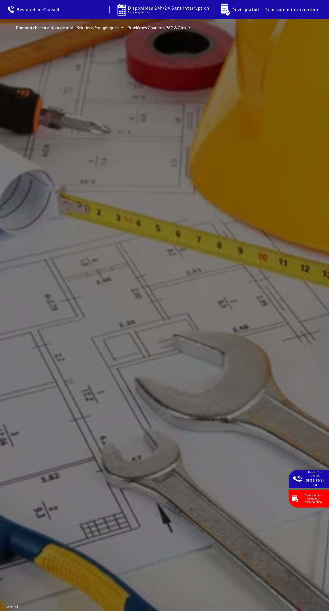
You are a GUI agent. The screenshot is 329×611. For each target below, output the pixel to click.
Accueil (12, 607)
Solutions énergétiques (97, 27)
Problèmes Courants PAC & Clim (156, 27)
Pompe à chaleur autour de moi (44, 27)
